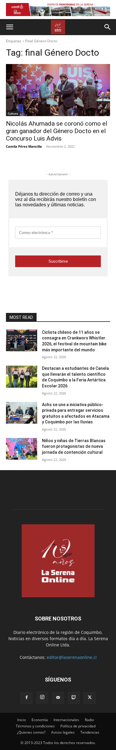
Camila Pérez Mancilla (24, 146)
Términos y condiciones (35, 726)
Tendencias (89, 732)
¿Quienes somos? (31, 732)
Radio (89, 719)
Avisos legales (63, 732)
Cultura (13, 113)
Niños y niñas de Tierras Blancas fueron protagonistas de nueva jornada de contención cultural (74, 446)
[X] (89, 698)
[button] (9, 27)
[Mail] (58, 698)
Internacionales (66, 719)
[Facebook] (26, 698)
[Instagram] (42, 698)
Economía (40, 719)
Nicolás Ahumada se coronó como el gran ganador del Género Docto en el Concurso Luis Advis (56, 131)
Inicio (21, 719)
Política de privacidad (77, 726)
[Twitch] (74, 698)
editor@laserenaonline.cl (72, 657)
